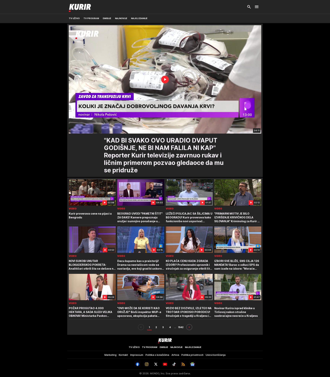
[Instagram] (146, 364)
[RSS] (183, 364)
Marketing (110, 354)
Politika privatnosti (192, 354)
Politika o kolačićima (157, 354)
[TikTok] (174, 364)
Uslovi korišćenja (216, 354)
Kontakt (123, 354)
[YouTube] (165, 364)
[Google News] (192, 364)
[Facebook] (137, 364)
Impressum (136, 354)
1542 (181, 327)
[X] (156, 364)
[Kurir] (80, 7)
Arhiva (175, 354)
